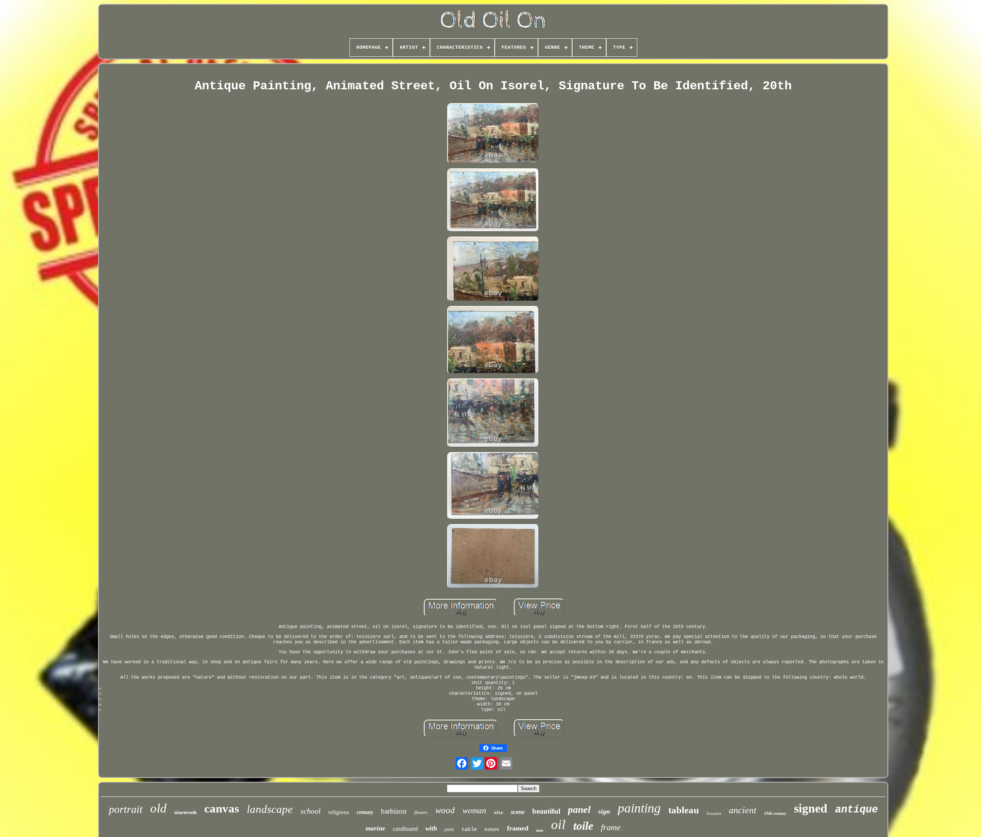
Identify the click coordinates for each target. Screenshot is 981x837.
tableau (683, 810)
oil (558, 824)
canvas (221, 808)
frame (611, 827)
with (431, 828)
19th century (775, 813)
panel (579, 809)
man (539, 830)
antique (856, 810)
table (469, 829)
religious (338, 812)
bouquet (714, 813)
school (310, 811)
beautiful (546, 811)
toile (583, 825)
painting (639, 808)
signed (810, 808)
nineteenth (185, 812)
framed (517, 828)
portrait (126, 809)
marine (375, 828)
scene (518, 812)
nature (491, 829)
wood (445, 810)
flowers (421, 812)
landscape (270, 809)
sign (604, 811)
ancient (742, 810)
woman (474, 810)
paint (449, 829)
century (365, 812)
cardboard (405, 828)
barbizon (394, 811)
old (158, 808)
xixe (498, 812)
